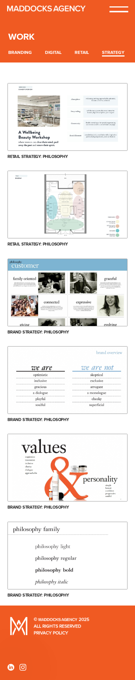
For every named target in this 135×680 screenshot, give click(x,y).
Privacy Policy (51, 633)
